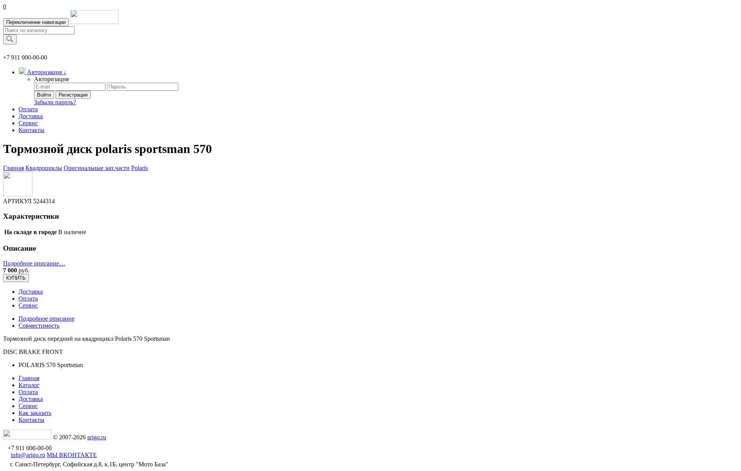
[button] (42, 72)
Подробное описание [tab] (46, 318)
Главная (13, 168)
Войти (44, 95)
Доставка (31, 116)
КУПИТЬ (16, 278)
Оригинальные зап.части (97, 168)
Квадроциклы (43, 168)
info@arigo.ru (28, 455)
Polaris (139, 168)
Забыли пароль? (55, 102)
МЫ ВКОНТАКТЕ (72, 455)
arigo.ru (96, 437)
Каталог (29, 385)
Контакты (31, 130)
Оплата (28, 109)
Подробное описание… (34, 263)
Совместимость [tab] (39, 325)
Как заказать (35, 413)
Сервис (28, 123)
